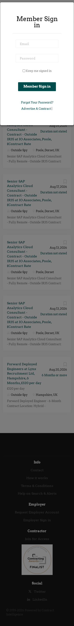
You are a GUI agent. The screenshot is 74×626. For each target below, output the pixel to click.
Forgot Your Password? (37, 102)
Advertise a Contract (36, 108)
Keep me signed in (39, 71)
